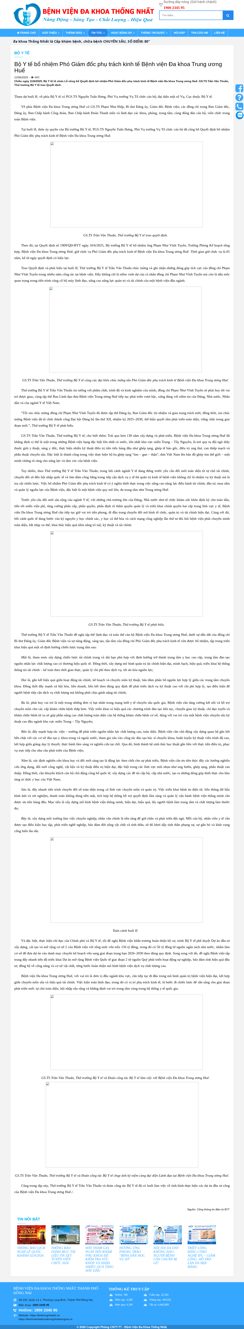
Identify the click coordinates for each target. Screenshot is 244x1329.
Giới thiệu (50, 32)
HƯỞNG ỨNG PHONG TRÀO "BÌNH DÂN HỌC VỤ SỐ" (132, 1253)
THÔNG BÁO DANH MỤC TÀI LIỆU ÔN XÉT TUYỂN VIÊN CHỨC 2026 (63, 1255)
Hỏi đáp (179, 32)
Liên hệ (219, 32)
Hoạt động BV (122, 32)
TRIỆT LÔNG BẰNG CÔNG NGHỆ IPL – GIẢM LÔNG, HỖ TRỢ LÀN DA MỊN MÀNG (201, 1257)
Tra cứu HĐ (199, 32)
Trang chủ (28, 32)
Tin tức (97, 32)
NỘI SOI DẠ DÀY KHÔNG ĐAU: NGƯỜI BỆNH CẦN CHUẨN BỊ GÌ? (166, 1255)
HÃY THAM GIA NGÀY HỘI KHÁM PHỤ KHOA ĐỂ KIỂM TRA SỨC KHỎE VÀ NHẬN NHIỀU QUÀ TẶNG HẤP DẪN (99, 1259)
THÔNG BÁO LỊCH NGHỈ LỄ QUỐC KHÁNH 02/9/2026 (31, 1251)
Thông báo (74, 32)
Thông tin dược (153, 32)
